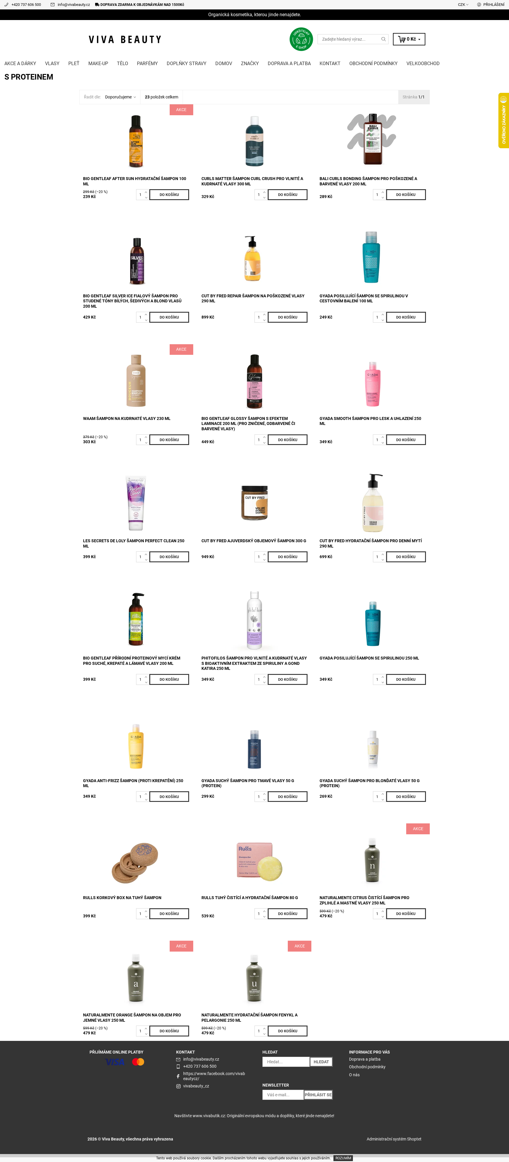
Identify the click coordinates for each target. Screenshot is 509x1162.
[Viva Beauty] (125, 39)
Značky (250, 63)
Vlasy (52, 63)
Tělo (122, 63)
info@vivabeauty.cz (74, 4)
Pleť (74, 63)
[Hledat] (384, 39)
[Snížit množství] (147, 197)
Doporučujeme (118, 97)
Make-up (98, 63)
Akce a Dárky (20, 63)
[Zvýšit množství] (147, 192)
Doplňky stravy (186, 63)
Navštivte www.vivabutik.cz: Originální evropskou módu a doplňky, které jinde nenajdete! (254, 1116)
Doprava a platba (289, 63)
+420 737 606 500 (26, 4)
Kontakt (330, 63)
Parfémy (147, 63)
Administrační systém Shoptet (394, 1139)
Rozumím (343, 1158)
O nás (354, 1074)
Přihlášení (494, 4)
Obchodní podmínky (373, 63)
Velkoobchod (423, 63)
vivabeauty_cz (196, 1086)
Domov (223, 63)
